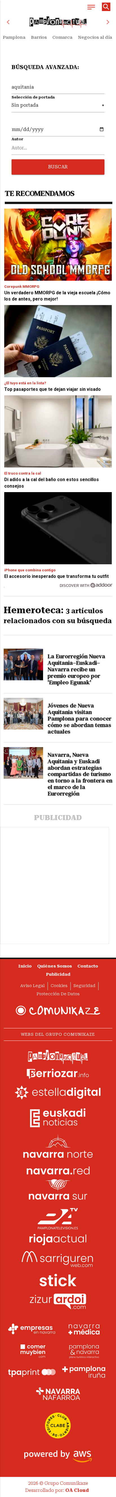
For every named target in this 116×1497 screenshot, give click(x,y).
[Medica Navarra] (84, 1328)
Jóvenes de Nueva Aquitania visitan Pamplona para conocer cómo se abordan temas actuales (79, 718)
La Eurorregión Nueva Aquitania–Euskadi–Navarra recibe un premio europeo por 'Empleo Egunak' (76, 669)
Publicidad (58, 974)
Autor (17, 139)
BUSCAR (58, 167)
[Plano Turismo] (84, 1350)
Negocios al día (95, 37)
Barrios (39, 37)
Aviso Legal (32, 985)
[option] (58, 22)
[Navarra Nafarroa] (58, 1393)
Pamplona (14, 37)
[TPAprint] (32, 1371)
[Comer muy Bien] (32, 1350)
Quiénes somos (54, 966)
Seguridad (84, 985)
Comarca (62, 37)
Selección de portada (33, 97)
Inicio (25, 966)
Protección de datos (58, 994)
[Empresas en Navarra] (32, 1328)
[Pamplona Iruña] (84, 1371)
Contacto (87, 966)
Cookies (59, 985)
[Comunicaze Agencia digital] (58, 1010)
